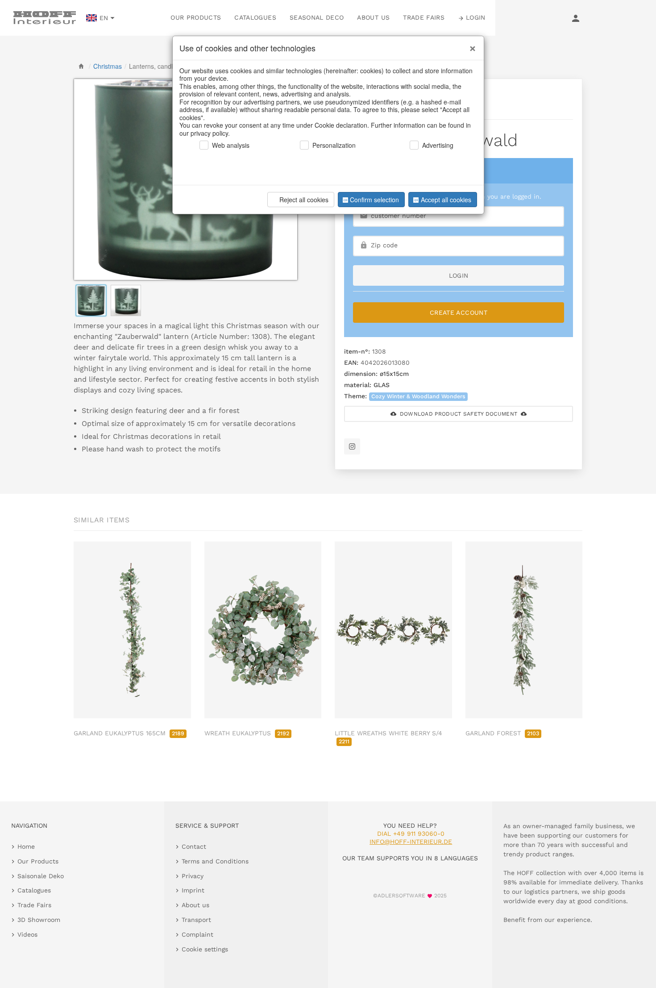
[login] (575, 18)
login (459, 275)
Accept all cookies (446, 199)
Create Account (458, 312)
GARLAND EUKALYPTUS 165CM (129, 733)
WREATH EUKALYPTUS (246, 733)
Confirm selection (374, 199)
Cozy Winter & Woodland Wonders (418, 396)
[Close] (470, 45)
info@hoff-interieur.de (411, 841)
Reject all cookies (303, 199)
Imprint (193, 890)
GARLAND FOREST (502, 733)
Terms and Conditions (215, 861)
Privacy (192, 876)
